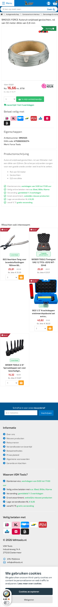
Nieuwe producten (15, 438)
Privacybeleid (12, 455)
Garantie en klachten (16, 463)
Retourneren (12, 442)
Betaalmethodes (14, 450)
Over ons (10, 434)
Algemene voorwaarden (18, 459)
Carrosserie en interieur (31, 14)
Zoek (49, 9)
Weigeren (29, 599)
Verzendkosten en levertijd (19, 446)
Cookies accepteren (29, 591)
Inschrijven (46, 413)
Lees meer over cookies (29, 583)
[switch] (6, 602)
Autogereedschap (12, 14)
